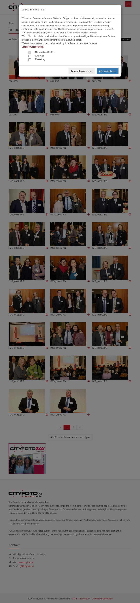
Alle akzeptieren (107, 71)
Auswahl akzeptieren (82, 71)
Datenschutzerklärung (32, 46)
